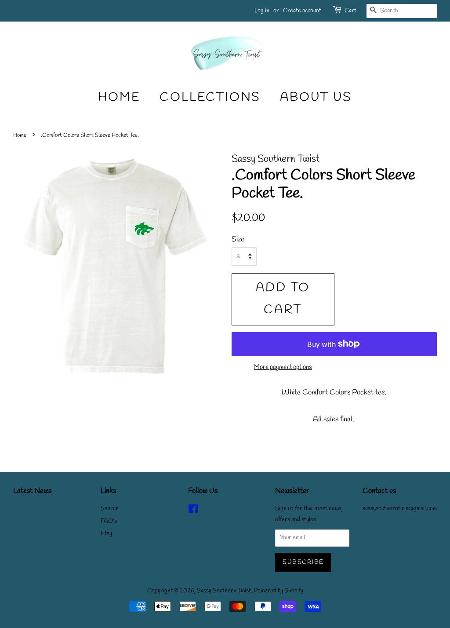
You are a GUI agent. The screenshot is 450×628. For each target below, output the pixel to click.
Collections (210, 97)
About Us (316, 97)
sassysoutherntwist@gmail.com (400, 508)
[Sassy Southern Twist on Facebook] (193, 511)
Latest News (32, 491)
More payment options (283, 367)
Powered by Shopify (278, 591)
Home (119, 97)
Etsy (106, 533)
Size (238, 239)
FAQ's (109, 521)
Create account (302, 11)
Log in (261, 11)
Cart (350, 11)
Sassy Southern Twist (224, 591)
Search (110, 508)
